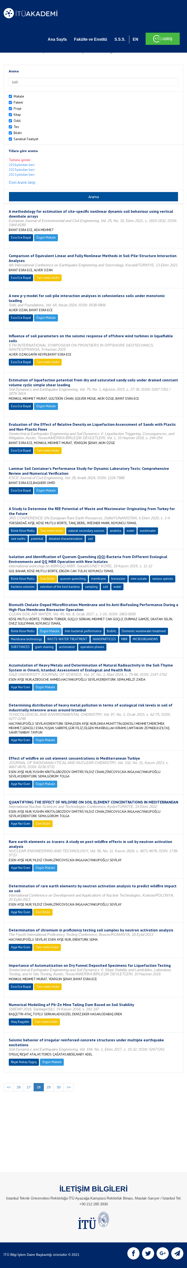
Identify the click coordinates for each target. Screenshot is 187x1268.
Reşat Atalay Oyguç (24, 1062)
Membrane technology (26, 639)
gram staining (44, 647)
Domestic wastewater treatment (144, 631)
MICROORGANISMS (145, 639)
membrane (98, 579)
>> (69, 1087)
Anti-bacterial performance (83, 631)
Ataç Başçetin (20, 1022)
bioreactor (118, 579)
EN (135, 39)
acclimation (67, 647)
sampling (91, 587)
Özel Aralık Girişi (22, 182)
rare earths (18, 539)
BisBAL (111, 631)
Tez (16, 127)
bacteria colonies (23, 587)
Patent (18, 102)
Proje (17, 108)
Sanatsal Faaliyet (26, 139)
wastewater (148, 531)
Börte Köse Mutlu (23, 531)
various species (162, 579)
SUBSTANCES (20, 647)
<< (9, 1087)
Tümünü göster (20, 160)
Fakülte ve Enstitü (90, 39)
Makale (19, 96)
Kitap (17, 114)
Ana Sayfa (57, 39)
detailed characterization (66, 539)
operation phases (92, 647)
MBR (124, 639)
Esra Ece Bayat (21, 237)
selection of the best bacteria (60, 587)
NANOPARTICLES (104, 639)
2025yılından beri (22, 169)
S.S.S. (119, 39)
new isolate (139, 579)
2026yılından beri (22, 165)
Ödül (17, 120)
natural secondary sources (86, 531)
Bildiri (18, 133)
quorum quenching (73, 579)
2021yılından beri (22, 174)
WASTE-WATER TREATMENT (67, 639)
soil (90, 539)
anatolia (115, 531)
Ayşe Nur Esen (20, 687)
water (130, 531)
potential (37, 539)
